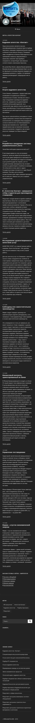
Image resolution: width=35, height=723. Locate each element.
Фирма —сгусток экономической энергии (16, 526)
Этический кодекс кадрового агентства (14, 675)
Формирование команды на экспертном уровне (16, 668)
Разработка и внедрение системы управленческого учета (16, 144)
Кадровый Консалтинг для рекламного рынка (16, 684)
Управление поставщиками (13, 452)
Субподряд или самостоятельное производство (16, 307)
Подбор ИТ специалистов (10, 661)
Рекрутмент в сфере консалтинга (12, 693)
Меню (18, 29)
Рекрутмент (6, 611)
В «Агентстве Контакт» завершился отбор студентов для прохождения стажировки (17, 193)
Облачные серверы (9, 581)
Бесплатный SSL (9, 585)
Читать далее (7, 81)
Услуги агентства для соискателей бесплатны (16, 658)
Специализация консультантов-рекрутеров (15, 654)
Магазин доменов (9, 583)
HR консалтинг (7, 604)
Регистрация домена (10, 579)
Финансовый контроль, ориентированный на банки (14, 376)
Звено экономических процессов (12, 671)
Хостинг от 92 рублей (10, 577)
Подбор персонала (22, 608)
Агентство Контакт (19, 604)
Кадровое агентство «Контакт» (15, 42)
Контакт (15, 21)
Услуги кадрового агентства (14, 89)
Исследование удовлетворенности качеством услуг (17, 241)
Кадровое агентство (9, 608)
